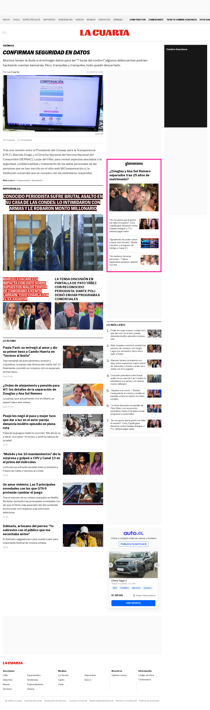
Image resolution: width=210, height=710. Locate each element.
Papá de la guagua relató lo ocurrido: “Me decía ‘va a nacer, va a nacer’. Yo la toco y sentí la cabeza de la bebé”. (31, 436)
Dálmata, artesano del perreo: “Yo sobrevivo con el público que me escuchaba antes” (28, 530)
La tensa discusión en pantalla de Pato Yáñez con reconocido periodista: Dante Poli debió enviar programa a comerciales (77, 289)
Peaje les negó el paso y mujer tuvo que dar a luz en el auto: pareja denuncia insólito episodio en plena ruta (29, 422)
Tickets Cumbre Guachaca (181, 19)
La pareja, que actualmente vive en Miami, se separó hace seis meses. (28, 400)
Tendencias (65, 19)
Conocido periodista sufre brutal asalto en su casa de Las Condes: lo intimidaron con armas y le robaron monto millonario (128, 379)
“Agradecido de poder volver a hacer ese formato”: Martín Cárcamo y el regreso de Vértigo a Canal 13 (123, 244)
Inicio (6, 19)
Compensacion (23, 180)
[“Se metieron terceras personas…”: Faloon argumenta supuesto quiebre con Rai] (150, 260)
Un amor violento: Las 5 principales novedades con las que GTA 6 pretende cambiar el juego (29, 489)
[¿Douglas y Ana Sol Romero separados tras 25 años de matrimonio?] (134, 198)
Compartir (10, 140)
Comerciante (156, 19)
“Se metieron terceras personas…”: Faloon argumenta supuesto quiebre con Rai (123, 260)
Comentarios (26, 140)
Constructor (138, 19)
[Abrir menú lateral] (5, 32)
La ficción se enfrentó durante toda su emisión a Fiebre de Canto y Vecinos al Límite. (30, 469)
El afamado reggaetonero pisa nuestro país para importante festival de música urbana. (30, 541)
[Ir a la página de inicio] (105, 32)
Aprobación (37, 180)
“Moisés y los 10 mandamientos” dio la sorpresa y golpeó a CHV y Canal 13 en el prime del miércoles (32, 458)
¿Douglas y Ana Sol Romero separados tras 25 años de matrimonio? (130, 175)
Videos (79, 19)
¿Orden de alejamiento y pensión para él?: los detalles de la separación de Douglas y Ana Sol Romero (31, 390)
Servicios (104, 19)
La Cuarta (13, 72)
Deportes (49, 19)
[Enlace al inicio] (134, 164)
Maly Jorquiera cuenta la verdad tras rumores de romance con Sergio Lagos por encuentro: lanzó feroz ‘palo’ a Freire (128, 349)
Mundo (91, 19)
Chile (16, 19)
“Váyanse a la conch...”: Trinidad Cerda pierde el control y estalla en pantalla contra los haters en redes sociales (127, 394)
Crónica (8, 45)
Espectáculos (31, 19)
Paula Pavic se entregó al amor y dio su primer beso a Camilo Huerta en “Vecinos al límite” (30, 352)
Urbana (118, 19)
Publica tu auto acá (133, 544)
